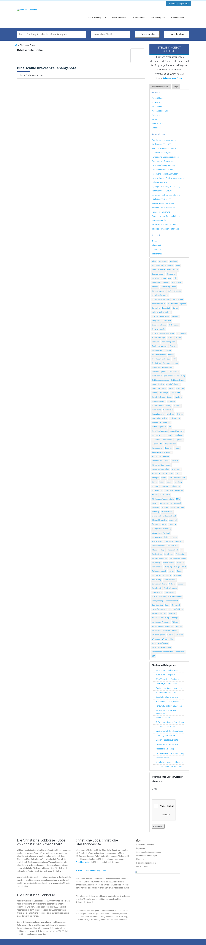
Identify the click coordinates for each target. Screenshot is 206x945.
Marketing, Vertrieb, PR (161, 199)
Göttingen (180, 389)
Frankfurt (167, 350)
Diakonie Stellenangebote (161, 312)
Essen (178, 338)
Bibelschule (156, 282)
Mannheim (169, 491)
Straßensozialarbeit (159, 614)
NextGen (180, 507)
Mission (155, 503)
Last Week (156, 249)
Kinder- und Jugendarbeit (161, 465)
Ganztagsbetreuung (170, 363)
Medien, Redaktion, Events (163, 203)
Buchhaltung (165, 287)
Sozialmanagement (175, 597)
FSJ (174, 359)
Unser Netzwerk (119, 17)
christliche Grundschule (161, 299)
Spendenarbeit (157, 605)
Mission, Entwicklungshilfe (163, 208)
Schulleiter (177, 575)
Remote (171, 571)
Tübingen (175, 622)
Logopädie (164, 486)
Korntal (178, 473)
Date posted (157, 235)
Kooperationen (177, 17)
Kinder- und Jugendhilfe (160, 469)
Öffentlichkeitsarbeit (159, 520)
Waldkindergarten (158, 635)
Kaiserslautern (157, 448)
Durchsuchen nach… (160, 87)
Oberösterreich (167, 512)
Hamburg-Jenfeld (158, 401)
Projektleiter (168, 554)
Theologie (174, 618)
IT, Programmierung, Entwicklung (166, 186)
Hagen (169, 397)
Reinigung (168, 567)
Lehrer (154, 482)
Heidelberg (170, 414)
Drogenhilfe (156, 321)
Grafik (154, 393)
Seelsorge (181, 584)
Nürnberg (155, 512)
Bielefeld (166, 282)
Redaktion (180, 563)
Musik (172, 507)
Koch (179, 469)
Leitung (169, 482)
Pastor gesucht (158, 541)
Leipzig (161, 482)
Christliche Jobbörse (145, 845)
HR (169, 427)
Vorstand (166, 631)
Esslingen (155, 342)
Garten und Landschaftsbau (162, 367)
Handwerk (171, 401)
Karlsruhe (168, 448)
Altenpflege (163, 261)
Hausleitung (156, 410)
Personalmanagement (174, 541)
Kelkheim (175, 461)
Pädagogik (172, 524)
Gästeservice (174, 372)
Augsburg (173, 261)
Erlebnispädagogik (158, 338)
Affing (154, 261)
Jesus (168, 435)
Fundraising (156, 363)
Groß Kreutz (175, 393)
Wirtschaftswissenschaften (162, 652)
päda (164, 524)
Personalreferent (158, 546)
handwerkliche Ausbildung (161, 406)
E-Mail (156, 788)
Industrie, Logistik (159, 182)
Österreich (156, 524)
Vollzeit (155, 128)
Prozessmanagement (178, 558)
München (155, 507)
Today (154, 241)
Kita (173, 469)
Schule (168, 575)
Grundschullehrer (158, 397)
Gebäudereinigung (177, 380)
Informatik (156, 435)
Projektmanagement (159, 558)
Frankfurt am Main (159, 355)
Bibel (175, 278)
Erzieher (171, 338)
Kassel (177, 448)
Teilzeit (155, 119)
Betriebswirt (171, 274)
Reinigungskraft (180, 567)
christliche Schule (158, 304)
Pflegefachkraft (173, 550)
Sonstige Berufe (159, 220)
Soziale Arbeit (169, 592)
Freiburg (171, 355)
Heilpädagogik (175, 418)
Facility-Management (160, 346)
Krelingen (155, 478)
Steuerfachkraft (177, 609)
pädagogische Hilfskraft (161, 537)
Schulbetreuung (158, 575)
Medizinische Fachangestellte (163, 499)
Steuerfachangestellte (160, 609)
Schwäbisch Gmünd (159, 584)
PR (182, 550)
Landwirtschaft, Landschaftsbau (166, 195)
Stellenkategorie (158, 134)
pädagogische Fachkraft (161, 533)
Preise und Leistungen (146, 863)
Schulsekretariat (169, 580)
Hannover (177, 406)
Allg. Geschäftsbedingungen (148, 852)
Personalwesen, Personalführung (166, 216)
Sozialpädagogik (158, 601)
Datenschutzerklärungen (146, 855)
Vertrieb (179, 626)
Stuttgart (172, 614)
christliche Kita (177, 299)
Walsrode (179, 635)
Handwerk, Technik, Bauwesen (165, 174)
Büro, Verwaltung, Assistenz (164, 148)
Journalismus (178, 435)
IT (163, 435)
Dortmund (175, 316)
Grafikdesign (163, 393)
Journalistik (156, 440)
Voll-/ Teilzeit (157, 123)
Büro (174, 287)
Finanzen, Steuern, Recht (162, 153)
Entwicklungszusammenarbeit (163, 333)
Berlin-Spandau (172, 270)
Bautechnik (169, 266)
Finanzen (173, 346)
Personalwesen (172, 546)
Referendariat (157, 567)
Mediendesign (165, 495)
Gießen (171, 389)
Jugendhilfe (179, 440)
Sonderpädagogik (170, 588)
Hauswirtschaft (158, 414)
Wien (172, 639)
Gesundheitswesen (159, 389)
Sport (167, 605)
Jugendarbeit (168, 440)
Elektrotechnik (173, 325)
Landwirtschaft (179, 478)
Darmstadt (166, 308)
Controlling (156, 308)
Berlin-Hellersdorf (158, 270)
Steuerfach (176, 605)
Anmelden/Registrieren (178, 3)
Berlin (178, 266)
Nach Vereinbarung (160, 111)
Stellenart (156, 92)
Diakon (175, 308)
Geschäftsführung (173, 384)
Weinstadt (156, 639)
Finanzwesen (157, 350)
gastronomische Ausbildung (174, 376)
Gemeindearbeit (158, 384)
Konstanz (169, 473)
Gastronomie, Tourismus (162, 161)
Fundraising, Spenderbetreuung (165, 157)
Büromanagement (159, 291)
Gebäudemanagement (160, 380)
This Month (157, 254)
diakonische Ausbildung (160, 316)
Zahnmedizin (179, 652)
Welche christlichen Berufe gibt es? (91, 870)
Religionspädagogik (159, 571)
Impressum (141, 848)
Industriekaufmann (177, 431)
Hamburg (178, 397)
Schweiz (172, 584)
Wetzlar (165, 639)
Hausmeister (168, 410)
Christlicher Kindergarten (177, 304)
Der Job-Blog (141, 866)
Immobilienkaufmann (160, 431)
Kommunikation (158, 473)
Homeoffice (156, 423)
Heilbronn (179, 414)
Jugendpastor (157, 444)
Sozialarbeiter (157, 592)
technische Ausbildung (160, 618)
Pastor (174, 537)
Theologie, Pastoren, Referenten (165, 229)
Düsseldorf (167, 321)
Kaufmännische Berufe (162, 191)
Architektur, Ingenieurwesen (164, 140)
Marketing (179, 491)
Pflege (162, 550)
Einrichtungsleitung (159, 325)
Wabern (175, 631)
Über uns (140, 859)
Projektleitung (181, 554)
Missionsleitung (166, 503)
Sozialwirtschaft (172, 601)
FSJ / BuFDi (157, 106)
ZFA (153, 656)
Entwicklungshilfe (158, 329)
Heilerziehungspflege (159, 418)
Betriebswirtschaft (159, 278)
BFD (169, 278)
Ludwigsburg (175, 486)
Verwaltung (156, 631)
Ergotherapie (181, 333)
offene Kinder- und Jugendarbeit (164, 516)
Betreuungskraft (158, 274)
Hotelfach (166, 423)
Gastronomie (157, 376)
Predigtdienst (157, 554)
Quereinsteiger (168, 563)
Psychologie (156, 563)
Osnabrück (173, 520)
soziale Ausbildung (159, 597)
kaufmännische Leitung (160, 461)
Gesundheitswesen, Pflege (163, 169)
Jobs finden (177, 34)
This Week (156, 245)
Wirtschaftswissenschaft (161, 648)
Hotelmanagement (159, 427)
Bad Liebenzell (157, 266)
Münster (165, 507)
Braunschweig (177, 282)
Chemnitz (177, 291)
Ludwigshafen (157, 491)
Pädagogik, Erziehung (161, 212)
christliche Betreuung (160, 295)
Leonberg (178, 482)
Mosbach (177, 503)
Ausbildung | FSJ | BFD (161, 144)
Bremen (155, 287)
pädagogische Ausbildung (161, 529)
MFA (178, 499)
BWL (169, 291)
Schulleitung (156, 580)
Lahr (170, 478)
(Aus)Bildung (157, 98)
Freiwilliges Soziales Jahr (161, 359)
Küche (163, 478)
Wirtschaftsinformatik (160, 643)
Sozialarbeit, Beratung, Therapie (165, 224)
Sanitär (179, 571)
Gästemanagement (159, 372)
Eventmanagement (169, 342)
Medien (155, 495)
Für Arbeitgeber (158, 17)
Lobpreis (155, 486)
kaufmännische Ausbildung (162, 452)
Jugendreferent (170, 444)
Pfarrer (154, 550)
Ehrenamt (156, 102)
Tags (176, 87)
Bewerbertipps (139, 17)
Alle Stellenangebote (97, 17)
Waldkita (170, 635)
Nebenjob (156, 115)
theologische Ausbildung (161, 622)
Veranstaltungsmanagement (162, 626)
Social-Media (157, 588)
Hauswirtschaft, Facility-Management (168, 178)
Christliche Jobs (83, 862)
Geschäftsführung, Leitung (163, 165)
